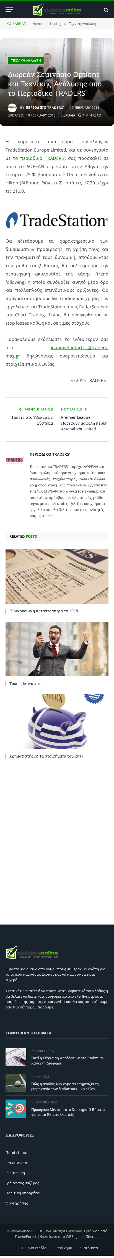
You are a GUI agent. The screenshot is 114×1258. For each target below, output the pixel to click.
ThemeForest (26, 1236)
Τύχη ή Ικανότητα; (26, 683)
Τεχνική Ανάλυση (26, 60)
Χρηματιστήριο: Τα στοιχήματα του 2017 (46, 756)
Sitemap (93, 1236)
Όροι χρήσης (17, 1203)
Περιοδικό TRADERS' (45, 107)
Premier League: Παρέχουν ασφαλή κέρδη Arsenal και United (84, 423)
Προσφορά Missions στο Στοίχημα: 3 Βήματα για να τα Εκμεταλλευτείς (68, 1112)
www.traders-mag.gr (82, 491)
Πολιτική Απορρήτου (24, 1192)
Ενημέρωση (15, 1172)
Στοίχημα (64, 1247)
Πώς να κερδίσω (35, 1247)
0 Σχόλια (68, 115)
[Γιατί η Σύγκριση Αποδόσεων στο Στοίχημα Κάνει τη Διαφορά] (16, 1057)
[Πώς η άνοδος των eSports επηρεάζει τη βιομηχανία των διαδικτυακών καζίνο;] (16, 1083)
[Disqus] (57, 840)
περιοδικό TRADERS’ (42, 158)
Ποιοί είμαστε (17, 1152)
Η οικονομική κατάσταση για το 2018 (44, 610)
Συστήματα (88, 1247)
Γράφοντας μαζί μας (22, 1182)
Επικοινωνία (16, 1162)
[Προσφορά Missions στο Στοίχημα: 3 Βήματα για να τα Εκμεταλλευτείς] (16, 1108)
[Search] (105, 10)
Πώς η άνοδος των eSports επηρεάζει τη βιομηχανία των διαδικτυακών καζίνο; (65, 1086)
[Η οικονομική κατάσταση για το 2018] (57, 576)
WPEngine (74, 1236)
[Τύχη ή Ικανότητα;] (57, 649)
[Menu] (9, 10)
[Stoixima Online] (57, 10)
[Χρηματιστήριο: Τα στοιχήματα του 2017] (57, 721)
